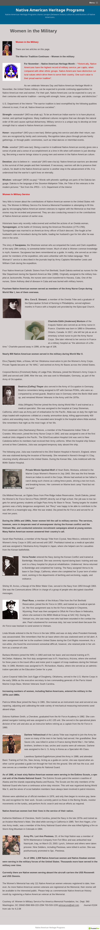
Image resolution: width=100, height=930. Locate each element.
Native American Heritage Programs (50, 9)
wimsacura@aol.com (69, 905)
